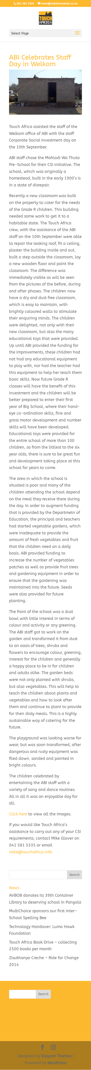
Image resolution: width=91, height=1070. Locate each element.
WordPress (56, 1062)
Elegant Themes (56, 1056)
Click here (18, 814)
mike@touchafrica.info (30, 852)
